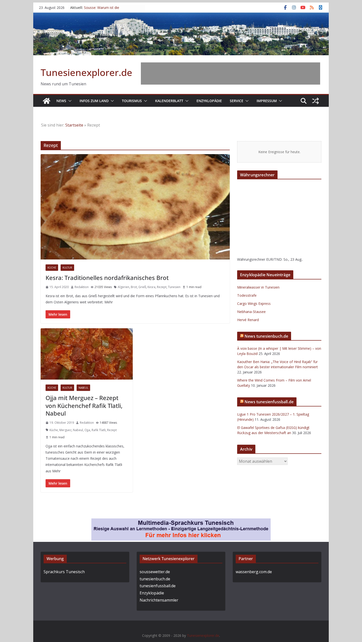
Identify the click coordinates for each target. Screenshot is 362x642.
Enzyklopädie (209, 100)
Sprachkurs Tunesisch (64, 571)
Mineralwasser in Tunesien (258, 287)
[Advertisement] (230, 73)
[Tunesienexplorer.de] (46, 101)
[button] (69, 100)
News (61, 100)
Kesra (151, 287)
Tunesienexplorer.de (86, 72)
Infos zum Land (94, 100)
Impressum (267, 100)
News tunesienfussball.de (269, 401)
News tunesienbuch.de (266, 336)
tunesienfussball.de (158, 585)
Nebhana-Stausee (251, 311)
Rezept (161, 287)
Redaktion (82, 287)
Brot (134, 287)
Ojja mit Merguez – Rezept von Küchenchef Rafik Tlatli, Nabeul (84, 405)
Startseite (74, 125)
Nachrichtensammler (159, 600)
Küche (52, 267)
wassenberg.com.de (254, 571)
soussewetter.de (155, 571)
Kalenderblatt (169, 100)
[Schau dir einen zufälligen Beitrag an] (315, 101)
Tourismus (132, 100)
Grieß (142, 287)
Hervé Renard (248, 319)
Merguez (65, 430)
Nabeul (83, 387)
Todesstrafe (247, 295)
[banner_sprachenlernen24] (181, 522)
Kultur (67, 267)
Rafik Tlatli (99, 430)
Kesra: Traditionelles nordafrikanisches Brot (107, 278)
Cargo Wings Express (254, 303)
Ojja (87, 430)
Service (236, 100)
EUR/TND (274, 259)
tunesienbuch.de (155, 579)
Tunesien (174, 287)
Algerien (123, 287)
